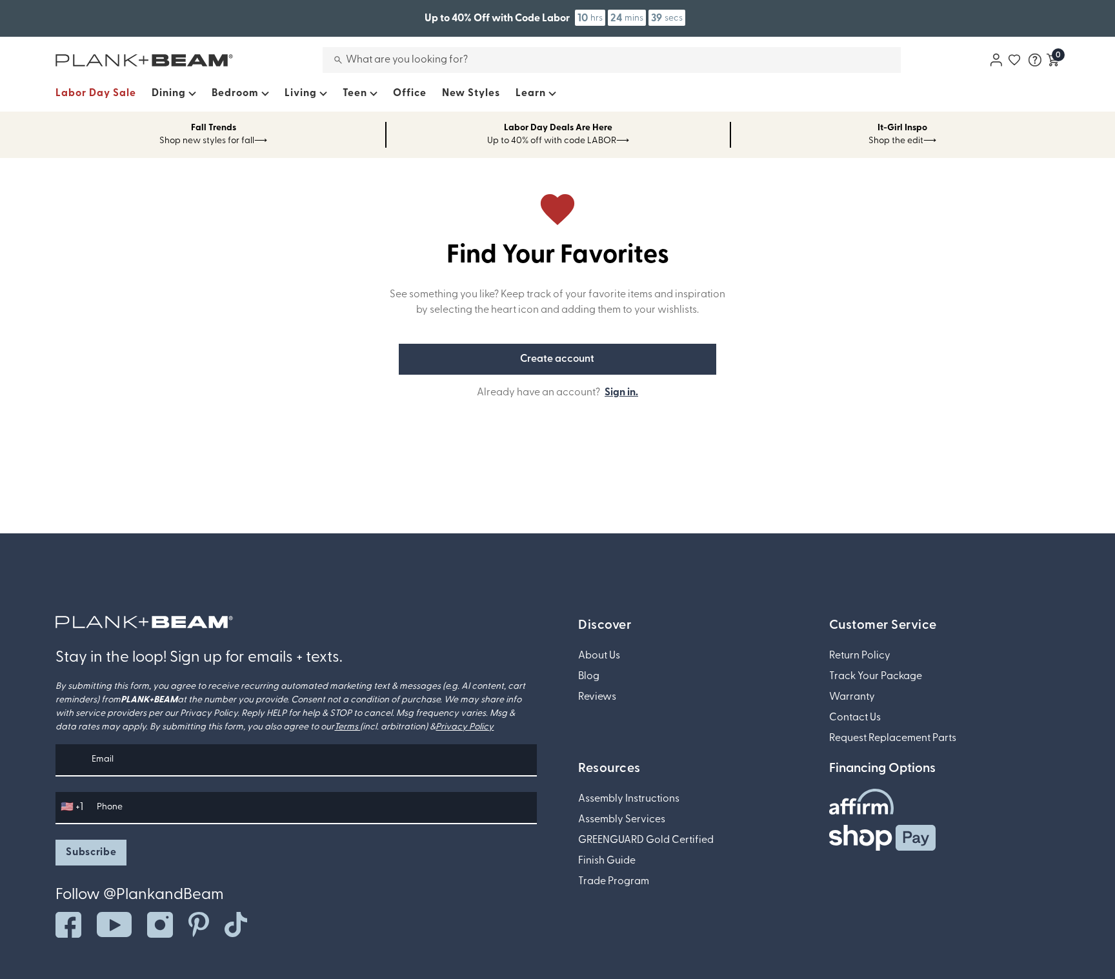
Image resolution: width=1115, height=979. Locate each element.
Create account (557, 359)
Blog (588, 676)
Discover (604, 625)
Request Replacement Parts (892, 738)
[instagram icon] (160, 925)
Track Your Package (875, 676)
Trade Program (613, 881)
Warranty (852, 697)
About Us (599, 656)
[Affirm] (861, 802)
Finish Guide (607, 861)
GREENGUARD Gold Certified (646, 840)
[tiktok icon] (236, 925)
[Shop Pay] (882, 838)
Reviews (597, 697)
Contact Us (855, 718)
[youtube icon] (114, 924)
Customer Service (883, 625)
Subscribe (91, 852)
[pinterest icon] (198, 924)
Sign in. (621, 393)
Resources (609, 768)
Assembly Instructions (628, 799)
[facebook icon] (68, 925)
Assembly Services (621, 820)
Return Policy (859, 656)
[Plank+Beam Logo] (144, 622)
